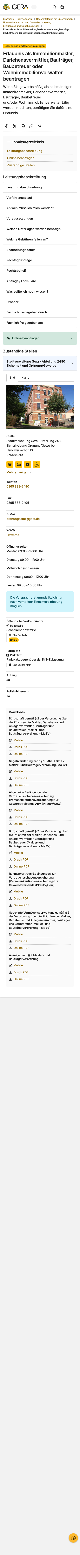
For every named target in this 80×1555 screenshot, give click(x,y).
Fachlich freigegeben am (24, 323)
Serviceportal (24, 18)
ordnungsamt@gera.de (23, 519)
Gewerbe (12, 535)
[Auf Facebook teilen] (6, 126)
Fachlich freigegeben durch (26, 312)
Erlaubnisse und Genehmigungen (21, 25)
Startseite (8, 18)
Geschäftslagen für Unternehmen (54, 18)
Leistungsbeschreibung (24, 151)
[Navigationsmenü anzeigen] (73, 7)
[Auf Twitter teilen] (14, 126)
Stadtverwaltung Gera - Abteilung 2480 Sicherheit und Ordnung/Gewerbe (35, 363)
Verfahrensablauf (19, 198)
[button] (40, 338)
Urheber (12, 302)
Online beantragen (20, 158)
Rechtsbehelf (16, 270)
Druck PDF (21, 747)
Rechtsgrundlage (19, 260)
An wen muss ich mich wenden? (30, 208)
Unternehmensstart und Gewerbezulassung (27, 22)
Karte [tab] (25, 377)
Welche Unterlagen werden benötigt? (34, 229)
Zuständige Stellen (21, 165)
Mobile (18, 740)
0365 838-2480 (17, 486)
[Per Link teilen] (31, 126)
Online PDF (21, 754)
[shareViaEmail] (39, 126)
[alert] (40, 338)
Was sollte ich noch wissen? (27, 291)
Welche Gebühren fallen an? (27, 239)
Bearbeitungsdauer (20, 250)
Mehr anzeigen (17, 472)
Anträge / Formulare (21, 281)
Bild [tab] (12, 377)
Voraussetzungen (19, 218)
